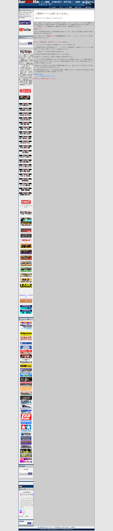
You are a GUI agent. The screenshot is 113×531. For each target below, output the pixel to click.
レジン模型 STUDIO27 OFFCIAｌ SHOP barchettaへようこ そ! (66, 3)
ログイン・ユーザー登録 (65, 7)
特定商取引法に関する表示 (62, 527)
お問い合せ (88, 7)
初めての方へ (78, 7)
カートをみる (52, 7)
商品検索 (26, 469)
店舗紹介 (73, 527)
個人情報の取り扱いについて (45, 527)
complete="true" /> (26, 408)
